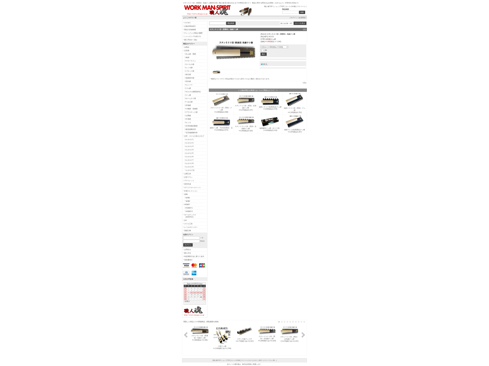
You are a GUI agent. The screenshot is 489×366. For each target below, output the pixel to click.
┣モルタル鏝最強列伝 (192, 92)
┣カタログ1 (188, 139)
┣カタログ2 (188, 143)
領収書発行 (188, 260)
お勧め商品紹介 (190, 26)
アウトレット (189, 181)
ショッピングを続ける (192, 36)
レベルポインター (191, 227)
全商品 (186, 47)
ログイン (294, 18)
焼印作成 (187, 184)
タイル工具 (188, 224)
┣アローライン (190, 61)
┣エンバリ (188, 85)
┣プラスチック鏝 (191, 112)
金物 (186, 194)
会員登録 (302, 18)
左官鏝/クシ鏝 (270, 39)
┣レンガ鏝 (188, 68)
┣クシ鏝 (187, 95)
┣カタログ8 (188, 163)
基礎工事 (187, 231)
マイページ (301, 6)
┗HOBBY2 (188, 211)
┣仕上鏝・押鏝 (190, 54)
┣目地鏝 (187, 105)
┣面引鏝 (187, 74)
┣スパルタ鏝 (189, 64)
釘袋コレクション (191, 191)
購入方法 (187, 253)
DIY (185, 220)
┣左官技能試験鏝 (191, 126)
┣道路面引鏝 (189, 78)
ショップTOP (279, 6)
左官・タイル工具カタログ (194, 136)
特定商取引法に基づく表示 (194, 256)
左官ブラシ (188, 177)
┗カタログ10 (189, 170)
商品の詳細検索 (190, 30)
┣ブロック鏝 (189, 71)
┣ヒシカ (187, 122)
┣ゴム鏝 (187, 88)
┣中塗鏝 (187, 119)
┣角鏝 (186, 57)
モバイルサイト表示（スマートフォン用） (262, 360)
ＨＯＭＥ (187, 23)
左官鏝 (186, 51)
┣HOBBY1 (188, 208)
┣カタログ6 (188, 157)
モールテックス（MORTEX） (190, 216)
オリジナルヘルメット (192, 187)
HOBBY (187, 204)
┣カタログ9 (188, 167)
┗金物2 (187, 201)
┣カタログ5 (188, 153)
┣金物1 (187, 198)
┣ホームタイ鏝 (190, 98)
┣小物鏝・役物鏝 (191, 109)
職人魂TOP (268, 6)
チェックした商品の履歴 (193, 33)
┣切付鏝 (187, 81)
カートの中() (291, 6)
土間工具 (187, 174)
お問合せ (187, 249)
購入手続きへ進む (191, 40)
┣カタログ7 (188, 160)
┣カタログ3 (188, 146)
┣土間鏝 (187, 116)
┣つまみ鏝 (188, 102)
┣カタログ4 (188, 150)
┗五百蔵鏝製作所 (191, 133)
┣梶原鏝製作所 (190, 129)
